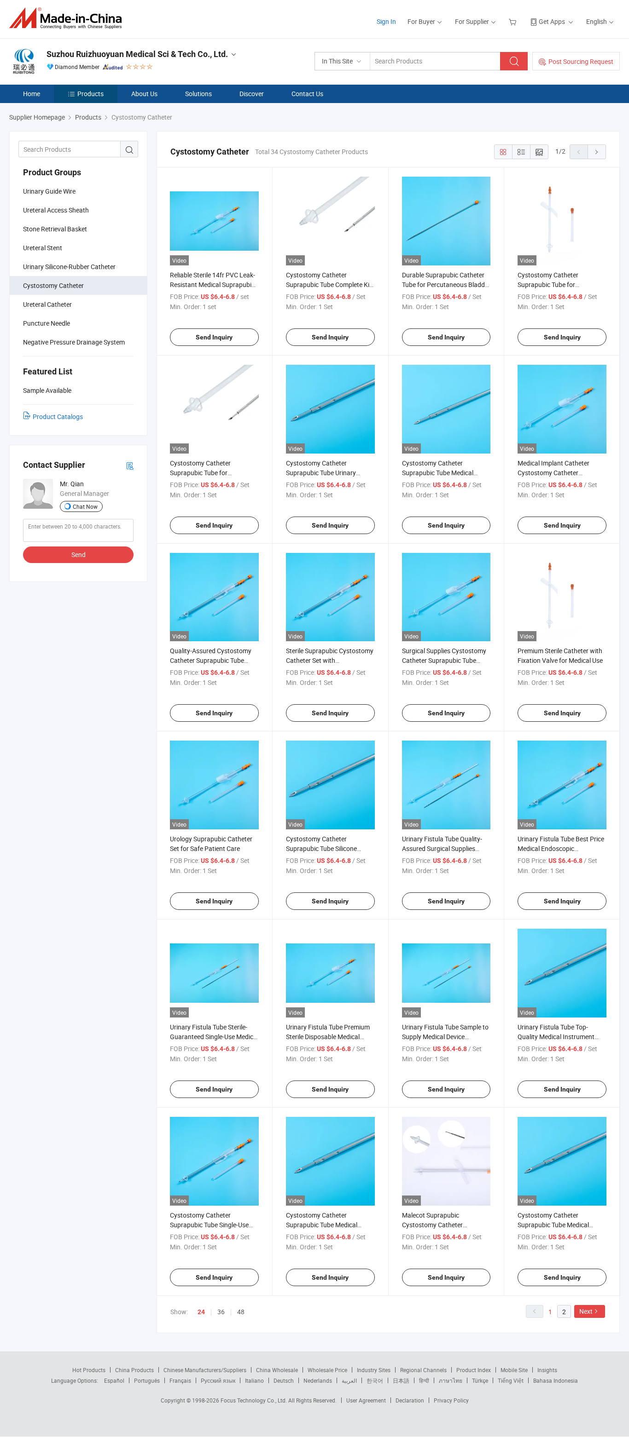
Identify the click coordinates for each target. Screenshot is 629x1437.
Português (147, 1380)
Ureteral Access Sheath (56, 210)
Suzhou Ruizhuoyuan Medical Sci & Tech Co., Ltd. (137, 54)
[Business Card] (130, 465)
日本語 (401, 1380)
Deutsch (284, 1380)
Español (114, 1380)
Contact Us (307, 93)
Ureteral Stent (42, 247)
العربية (349, 1380)
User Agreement (366, 1400)
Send (78, 554)
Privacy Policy (451, 1400)
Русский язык (218, 1380)
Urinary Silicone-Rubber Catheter (69, 266)
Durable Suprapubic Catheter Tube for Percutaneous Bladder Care (446, 284)
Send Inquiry (214, 337)
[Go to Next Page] (597, 152)
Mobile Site (514, 1370)
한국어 (375, 1380)
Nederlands (317, 1380)
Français (180, 1380)
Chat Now (85, 506)
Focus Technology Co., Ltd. (254, 1400)
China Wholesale (277, 1370)
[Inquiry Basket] (513, 21)
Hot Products (88, 1370)
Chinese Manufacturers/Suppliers (204, 1370)
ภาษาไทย (450, 1380)
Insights (547, 1370)
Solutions (198, 93)
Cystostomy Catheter (53, 285)
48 (241, 1311)
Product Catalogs (58, 416)
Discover (251, 93)
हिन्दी (424, 1380)
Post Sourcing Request (580, 61)
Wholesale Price (327, 1370)
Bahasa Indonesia (555, 1380)
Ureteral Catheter (47, 304)
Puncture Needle (46, 323)
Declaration (410, 1400)
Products (90, 93)
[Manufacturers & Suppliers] (68, 18)
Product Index (473, 1370)
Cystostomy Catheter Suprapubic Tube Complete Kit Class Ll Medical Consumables (329, 284)
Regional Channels (423, 1370)
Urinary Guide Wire (49, 191)
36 (221, 1311)
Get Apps (551, 21)
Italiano (254, 1380)
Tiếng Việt (511, 1380)
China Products (134, 1370)
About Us (144, 93)
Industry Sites (373, 1370)
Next (586, 1311)
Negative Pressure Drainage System (74, 342)
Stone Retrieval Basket (55, 228)
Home (31, 93)
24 (201, 1312)
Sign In (386, 21)
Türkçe (480, 1380)
